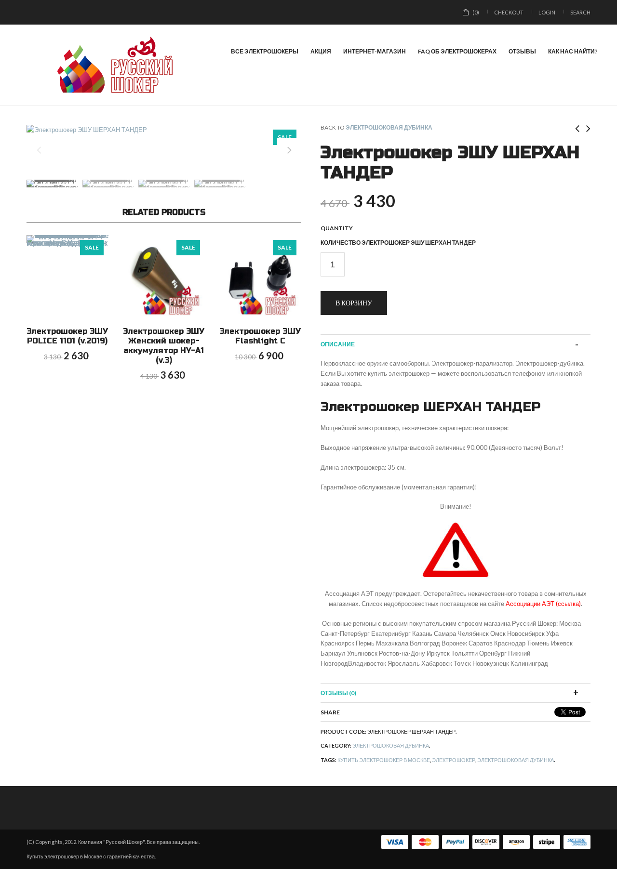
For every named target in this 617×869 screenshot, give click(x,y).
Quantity (337, 228)
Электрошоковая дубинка (389, 127)
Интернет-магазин (374, 51)
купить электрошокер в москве (383, 760)
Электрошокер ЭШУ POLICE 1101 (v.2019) (67, 336)
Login (546, 12)
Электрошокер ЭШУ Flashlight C (260, 336)
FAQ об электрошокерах (457, 51)
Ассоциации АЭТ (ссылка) (543, 603)
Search (580, 12)
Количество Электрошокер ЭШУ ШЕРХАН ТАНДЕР (398, 242)
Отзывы (522, 51)
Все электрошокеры (264, 51)
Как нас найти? (573, 51)
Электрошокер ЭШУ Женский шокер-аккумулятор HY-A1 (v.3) (163, 346)
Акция (320, 51)
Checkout (508, 12)
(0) (475, 12)
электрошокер (453, 760)
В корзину (353, 303)
